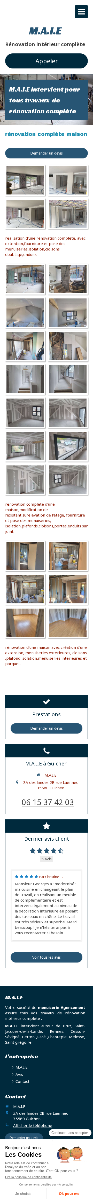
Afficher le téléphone (32, 1125)
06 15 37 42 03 (48, 802)
